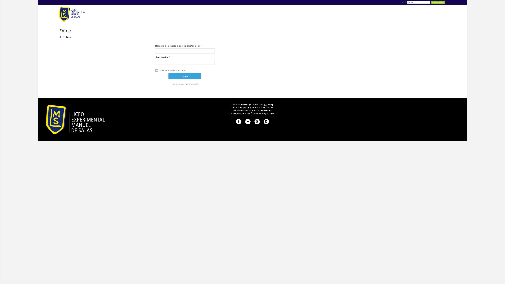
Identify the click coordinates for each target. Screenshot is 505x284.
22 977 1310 (266, 110)
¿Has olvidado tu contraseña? (185, 84)
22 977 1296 (245, 104)
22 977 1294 (267, 104)
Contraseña (162, 57)
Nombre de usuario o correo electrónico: (178, 46)
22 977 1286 (267, 107)
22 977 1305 (245, 107)
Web (403, 2)
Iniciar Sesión (438, 2)
